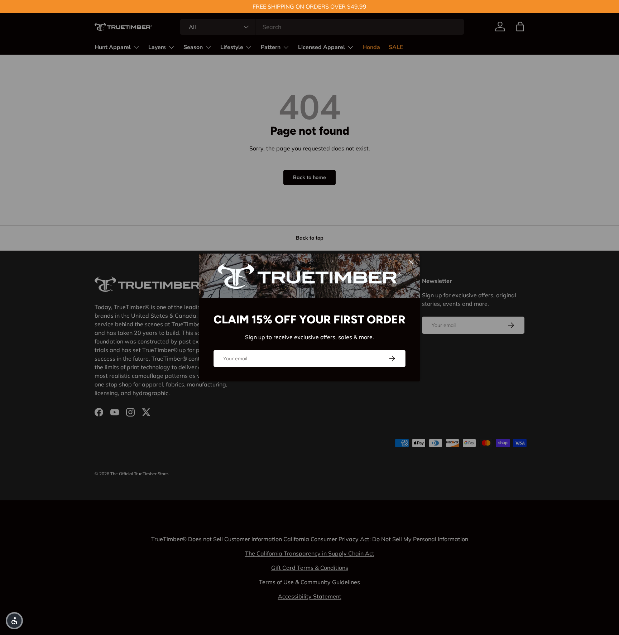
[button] (14, 620)
